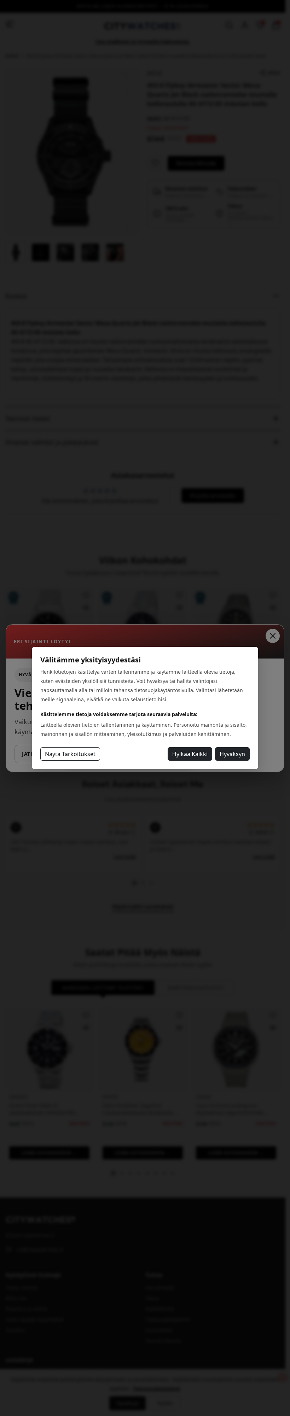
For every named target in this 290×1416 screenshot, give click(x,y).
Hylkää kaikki (190, 754)
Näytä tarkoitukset (70, 754)
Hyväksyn (232, 754)
